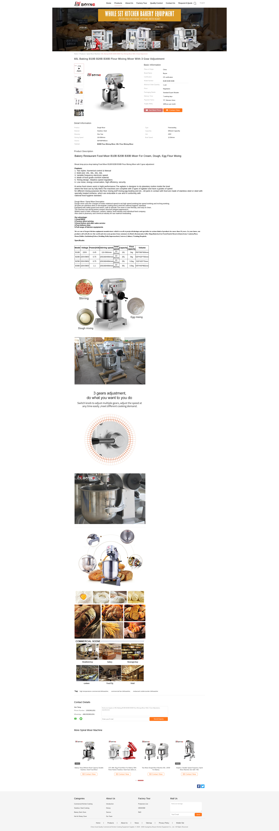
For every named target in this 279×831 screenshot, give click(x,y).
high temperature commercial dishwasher (94, 691)
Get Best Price (154, 110)
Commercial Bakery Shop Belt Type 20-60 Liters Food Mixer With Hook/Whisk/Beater (155, 769)
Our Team (109, 816)
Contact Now (174, 110)
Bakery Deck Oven (80, 812)
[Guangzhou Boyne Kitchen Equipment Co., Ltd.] (84, 4)
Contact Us (170, 3)
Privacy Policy (164, 823)
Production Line (143, 804)
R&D (139, 812)
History (108, 808)
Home (108, 3)
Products (118, 3)
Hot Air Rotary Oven (80, 816)
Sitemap (149, 823)
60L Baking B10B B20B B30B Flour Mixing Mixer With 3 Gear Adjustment (124, 54)
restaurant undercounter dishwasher (145, 691)
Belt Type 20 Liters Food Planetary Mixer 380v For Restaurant (89, 769)
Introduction (110, 804)
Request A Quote (185, 3)
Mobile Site (180, 823)
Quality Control (156, 3)
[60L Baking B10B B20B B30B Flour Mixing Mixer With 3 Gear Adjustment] (122, 750)
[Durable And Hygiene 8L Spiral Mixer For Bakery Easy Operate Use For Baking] (189, 750)
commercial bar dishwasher (120, 691)
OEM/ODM (141, 808)
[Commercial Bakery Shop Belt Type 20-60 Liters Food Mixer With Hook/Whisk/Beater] (156, 750)
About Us (129, 3)
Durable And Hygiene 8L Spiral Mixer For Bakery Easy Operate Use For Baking (189, 769)
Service (108, 812)
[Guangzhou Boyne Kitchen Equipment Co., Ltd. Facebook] (199, 786)
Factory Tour (141, 3)
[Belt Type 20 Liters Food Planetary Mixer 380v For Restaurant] (89, 750)
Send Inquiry (159, 719)
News (137, 823)
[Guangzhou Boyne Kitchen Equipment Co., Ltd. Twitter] (202, 786)
